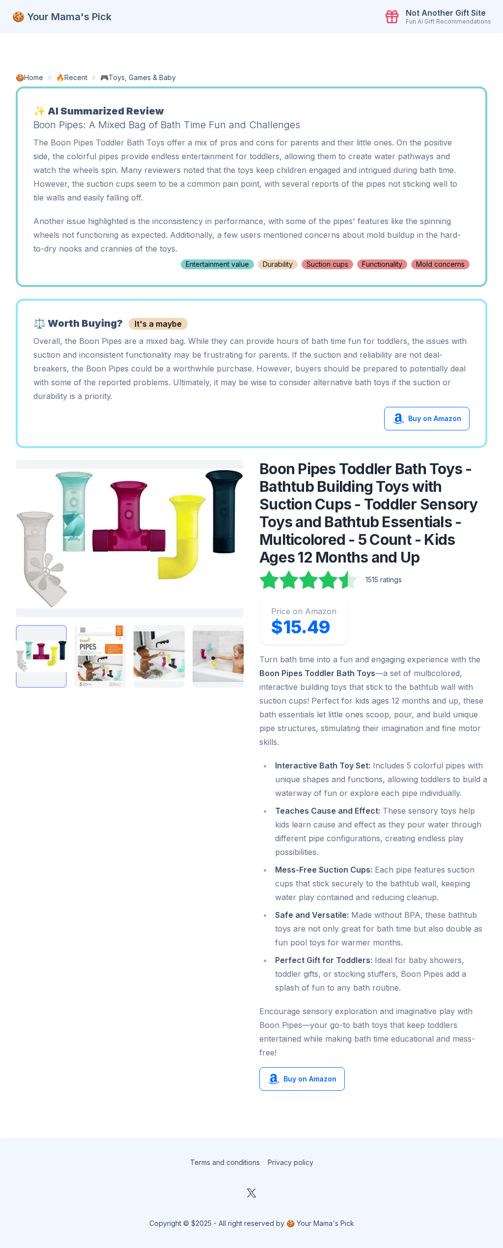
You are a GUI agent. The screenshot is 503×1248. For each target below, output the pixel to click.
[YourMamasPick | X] (251, 1193)
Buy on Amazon (434, 418)
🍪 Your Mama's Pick (62, 17)
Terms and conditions (225, 1162)
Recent (75, 77)
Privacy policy (290, 1162)
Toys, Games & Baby (142, 77)
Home (33, 77)
